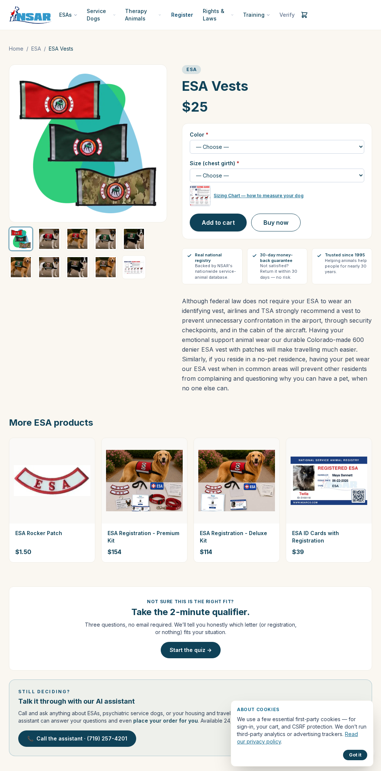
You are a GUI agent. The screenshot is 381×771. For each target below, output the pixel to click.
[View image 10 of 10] (134, 267)
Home (16, 48)
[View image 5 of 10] (134, 239)
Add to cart (218, 222)
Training (254, 15)
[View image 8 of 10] (77, 267)
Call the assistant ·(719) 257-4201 (77, 738)
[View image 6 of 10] (21, 267)
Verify (287, 15)
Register (182, 15)
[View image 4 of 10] (106, 239)
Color (199, 134)
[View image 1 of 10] (21, 239)
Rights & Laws (213, 15)
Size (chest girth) (214, 163)
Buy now (275, 222)
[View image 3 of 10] (77, 239)
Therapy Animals (136, 15)
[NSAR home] (30, 15)
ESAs (65, 15)
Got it (355, 755)
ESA (36, 48)
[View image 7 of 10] (49, 267)
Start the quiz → (191, 650)
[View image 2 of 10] (49, 239)
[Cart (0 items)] (304, 15)
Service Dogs (96, 15)
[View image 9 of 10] (106, 267)
